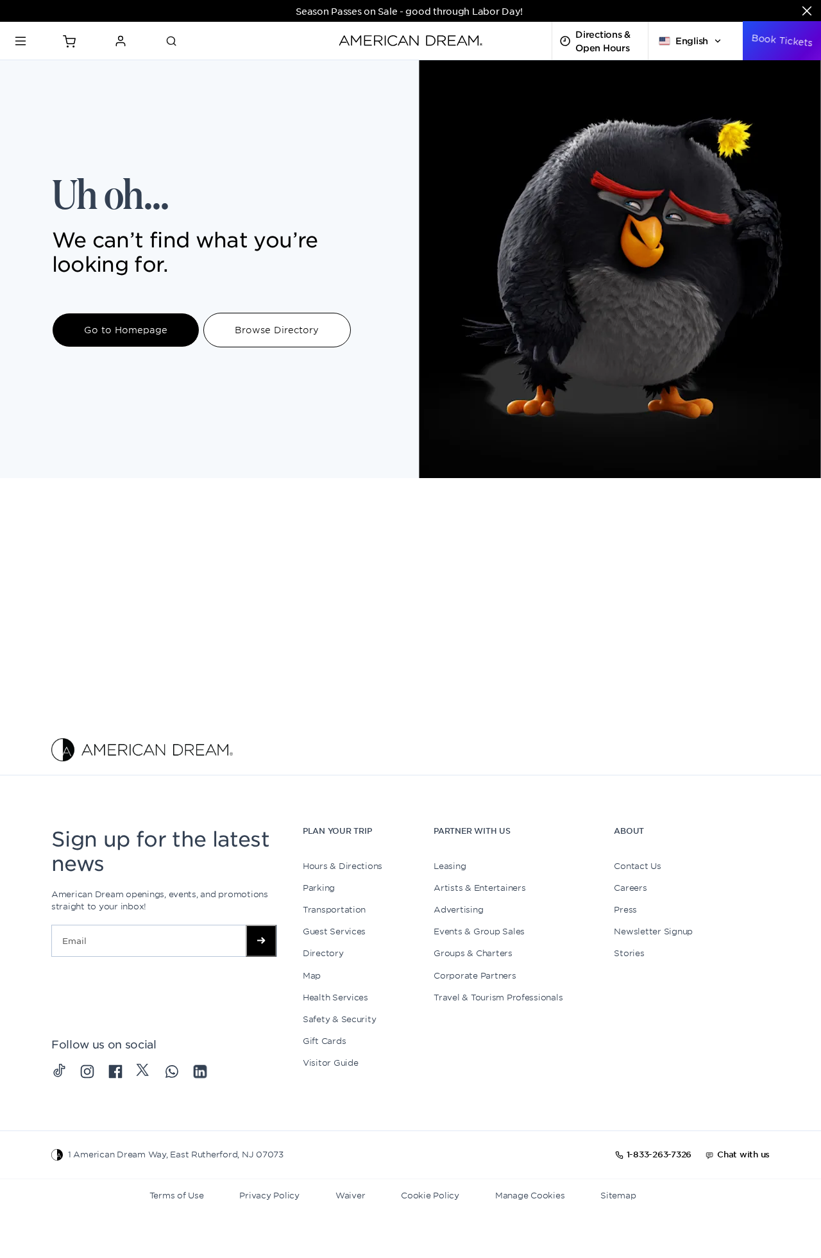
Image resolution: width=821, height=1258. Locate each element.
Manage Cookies (529, 1195)
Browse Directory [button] (277, 329)
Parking (319, 887)
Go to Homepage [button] (125, 329)
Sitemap (618, 1195)
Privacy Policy (269, 1195)
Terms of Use (176, 1195)
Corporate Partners (475, 975)
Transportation (334, 909)
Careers (630, 887)
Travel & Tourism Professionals (498, 997)
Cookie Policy (430, 1195)
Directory (323, 953)
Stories (629, 953)
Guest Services (334, 931)
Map (312, 975)
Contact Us (637, 866)
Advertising (458, 909)
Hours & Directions (342, 866)
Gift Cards (324, 1041)
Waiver (350, 1195)
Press (625, 909)
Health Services (335, 997)
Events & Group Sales (479, 931)
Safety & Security (340, 1019)
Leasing (450, 866)
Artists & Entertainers (479, 887)
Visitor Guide (331, 1062)
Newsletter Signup (653, 931)
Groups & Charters (473, 953)
